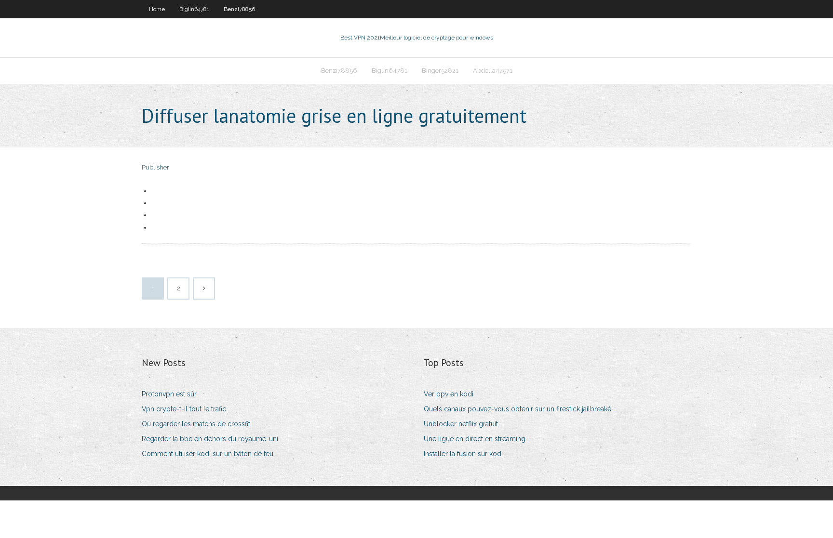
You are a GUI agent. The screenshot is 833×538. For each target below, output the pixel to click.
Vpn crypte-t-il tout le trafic (184, 409)
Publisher (155, 167)
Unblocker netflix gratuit (461, 424)
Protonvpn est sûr (169, 394)
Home (157, 9)
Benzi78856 (239, 9)
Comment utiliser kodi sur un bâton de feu (207, 454)
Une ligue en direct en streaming (474, 439)
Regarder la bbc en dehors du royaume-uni (210, 439)
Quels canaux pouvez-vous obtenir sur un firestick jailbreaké (517, 409)
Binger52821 (440, 70)
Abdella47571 (492, 70)
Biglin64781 (194, 9)
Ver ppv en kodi (448, 394)
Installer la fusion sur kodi (463, 454)
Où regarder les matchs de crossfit (196, 424)
